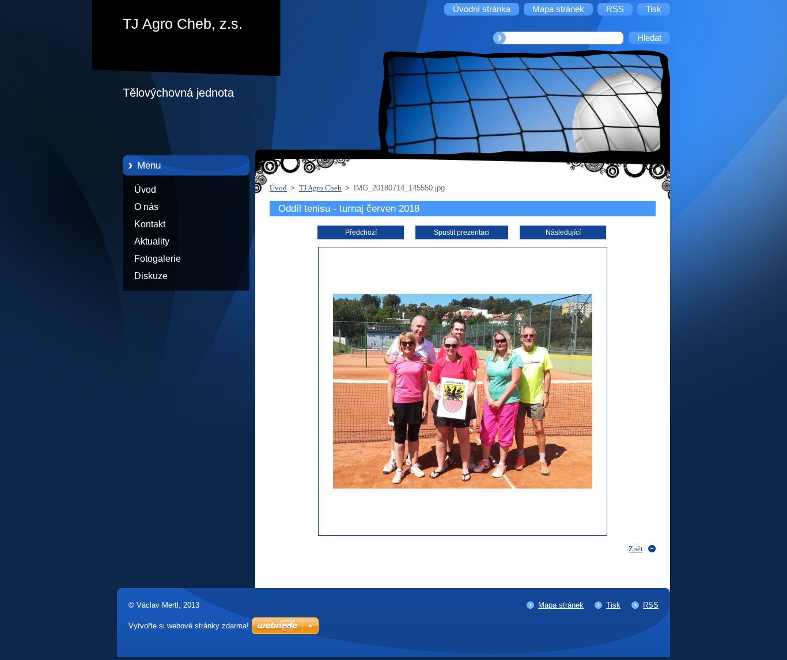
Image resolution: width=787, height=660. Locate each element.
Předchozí (361, 232)
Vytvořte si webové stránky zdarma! (188, 625)
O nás (146, 207)
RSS (651, 605)
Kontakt (149, 224)
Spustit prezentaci (462, 232)
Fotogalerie (157, 259)
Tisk (613, 605)
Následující (563, 232)
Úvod (145, 189)
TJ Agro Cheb (320, 188)
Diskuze (151, 276)
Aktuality (151, 241)
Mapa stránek (561, 605)
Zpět (636, 548)
